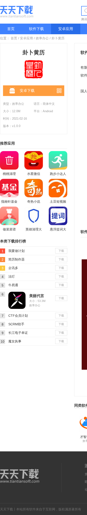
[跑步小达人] (58, 160)
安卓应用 (65, 29)
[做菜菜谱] (9, 216)
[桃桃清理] (9, 160)
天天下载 (6, 509)
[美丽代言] (17, 293)
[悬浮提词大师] (58, 216)
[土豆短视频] (58, 188)
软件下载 (36, 29)
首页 (11, 29)
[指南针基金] (9, 188)
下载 (61, 250)
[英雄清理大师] (33, 216)
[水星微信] (33, 160)
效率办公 (42, 38)
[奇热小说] (33, 188)
